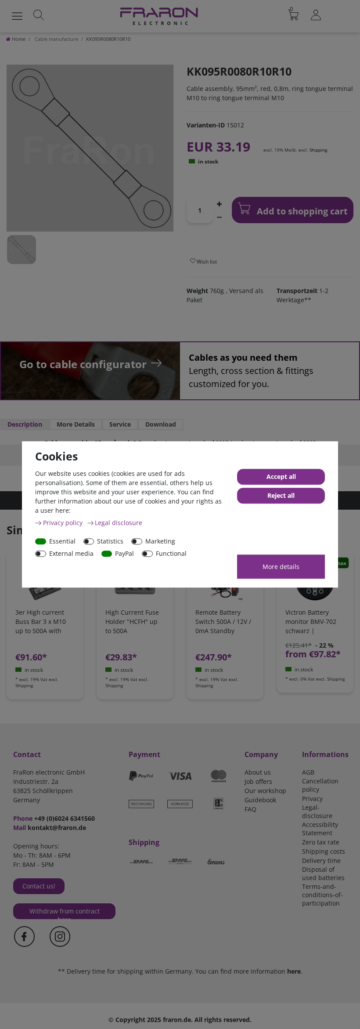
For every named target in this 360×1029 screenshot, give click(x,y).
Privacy (312, 798)
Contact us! (38, 886)
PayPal (124, 553)
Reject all (281, 496)
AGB (308, 772)
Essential (62, 541)
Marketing (160, 541)
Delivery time (321, 860)
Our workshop (265, 790)
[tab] (25, 424)
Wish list (206, 261)
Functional (171, 553)
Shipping (318, 150)
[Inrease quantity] (219, 203)
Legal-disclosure (317, 811)
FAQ (250, 809)
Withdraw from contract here (64, 913)
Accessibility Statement (320, 828)
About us (258, 772)
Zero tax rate (320, 842)
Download (160, 424)
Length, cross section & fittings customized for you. (251, 370)
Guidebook (260, 800)
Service (120, 424)
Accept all (281, 477)
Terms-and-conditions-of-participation (322, 894)
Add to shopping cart (301, 211)
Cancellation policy (320, 785)
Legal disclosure (118, 522)
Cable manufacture (55, 39)
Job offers (258, 781)
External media (71, 553)
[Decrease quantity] (219, 216)
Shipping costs (323, 851)
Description (24, 424)
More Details (76, 424)
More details (281, 566)
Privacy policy (63, 522)
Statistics (110, 541)
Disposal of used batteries (323, 873)
